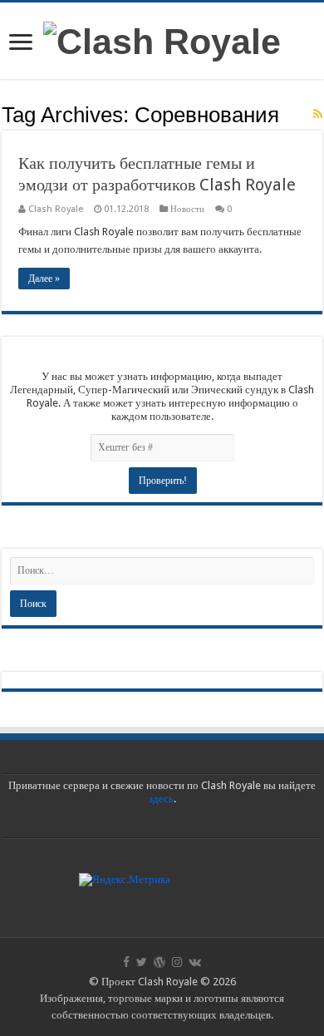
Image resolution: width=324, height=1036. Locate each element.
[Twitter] (142, 962)
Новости (187, 209)
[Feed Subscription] (317, 114)
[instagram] (177, 962)
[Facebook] (126, 962)
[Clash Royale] (162, 39)
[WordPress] (159, 962)
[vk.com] (195, 962)
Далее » (44, 278)
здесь (161, 798)
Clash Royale (55, 209)
